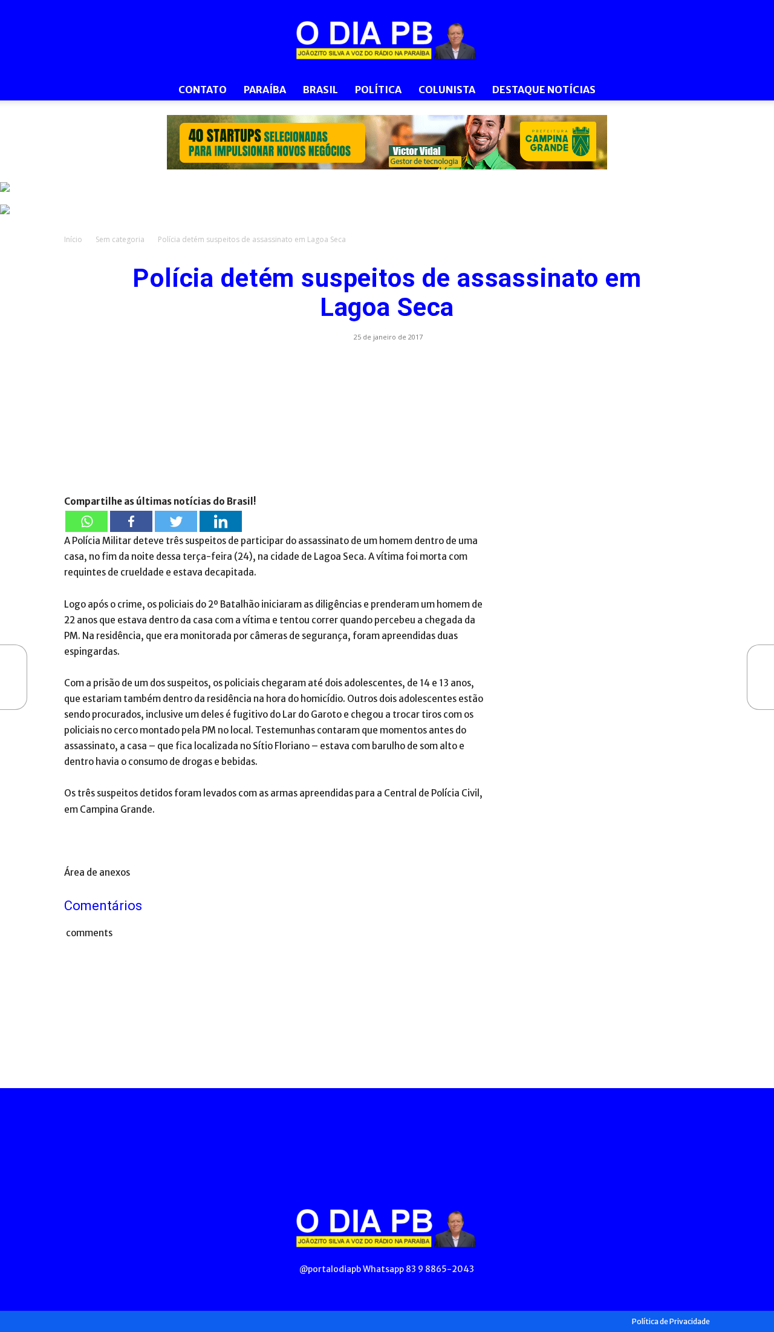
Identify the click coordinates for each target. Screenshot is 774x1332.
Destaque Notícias (544, 90)
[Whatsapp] (86, 521)
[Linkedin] (221, 521)
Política (378, 90)
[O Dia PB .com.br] (387, 40)
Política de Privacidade (671, 1321)
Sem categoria (120, 239)
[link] (387, 142)
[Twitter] (176, 521)
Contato (202, 90)
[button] (695, 90)
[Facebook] (131, 521)
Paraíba (265, 90)
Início (73, 239)
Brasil (320, 90)
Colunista (446, 90)
